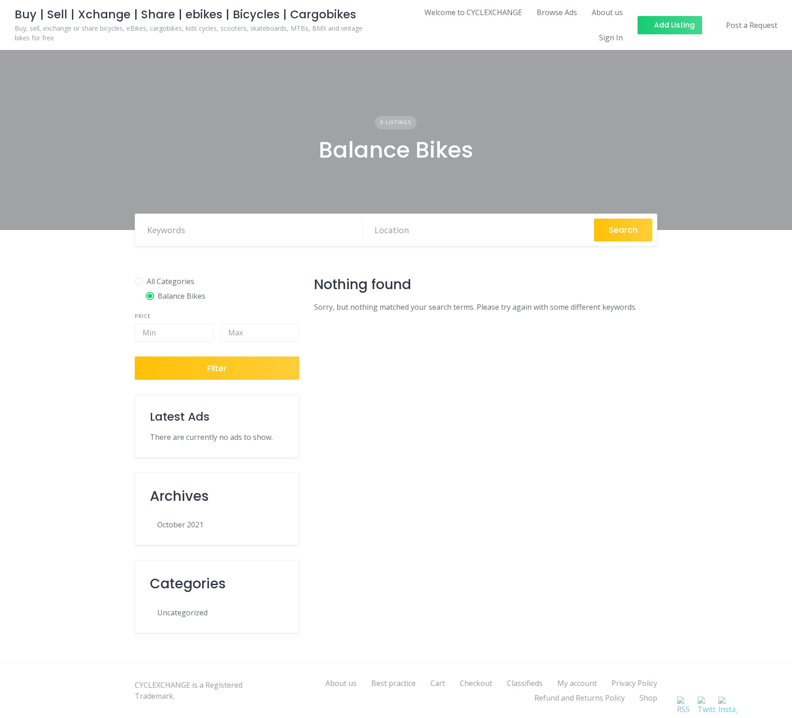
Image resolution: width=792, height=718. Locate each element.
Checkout (476, 683)
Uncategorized (182, 613)
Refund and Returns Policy (579, 698)
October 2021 (180, 525)
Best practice (393, 683)
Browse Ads (557, 12)
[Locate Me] (578, 230)
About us (607, 12)
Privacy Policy (634, 683)
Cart (437, 683)
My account (577, 683)
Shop (648, 698)
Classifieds (525, 683)
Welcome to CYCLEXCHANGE (473, 12)
